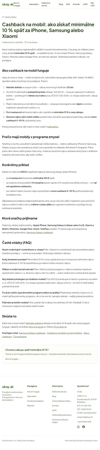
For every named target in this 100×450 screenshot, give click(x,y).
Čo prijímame (20, 336)
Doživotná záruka (46, 4)
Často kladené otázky (61, 401)
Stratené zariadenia (35, 401)
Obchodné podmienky (62, 415)
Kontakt (76, 4)
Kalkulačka (33, 4)
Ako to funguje (17, 4)
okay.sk (8, 4)
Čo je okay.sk (60, 326)
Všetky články (11, 17)
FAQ (68, 4)
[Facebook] (83, 426)
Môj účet (93, 4)
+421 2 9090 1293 (84, 421)
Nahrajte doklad (34, 323)
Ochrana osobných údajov (60, 420)
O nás (79, 391)
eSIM (85, 4)
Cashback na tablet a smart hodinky (64, 333)
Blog (61, 4)
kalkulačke (53, 126)
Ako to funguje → (12, 359)
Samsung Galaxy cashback (39, 232)
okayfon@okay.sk (85, 417)
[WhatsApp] (78, 426)
